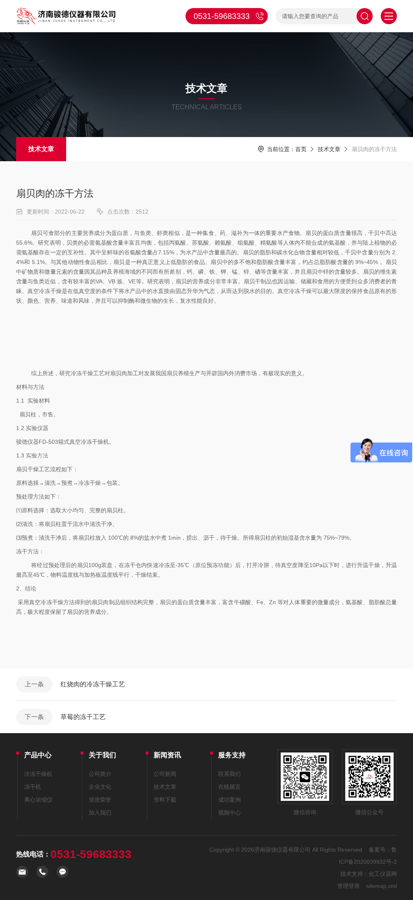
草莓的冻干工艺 (83, 716)
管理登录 (348, 886)
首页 (301, 149)
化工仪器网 (383, 874)
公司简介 (100, 774)
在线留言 (229, 787)
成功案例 (229, 799)
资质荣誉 (100, 799)
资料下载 (165, 799)
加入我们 (100, 812)
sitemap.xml (381, 886)
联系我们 (229, 774)
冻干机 (32, 787)
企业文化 (100, 787)
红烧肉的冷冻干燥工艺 (92, 684)
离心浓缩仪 (38, 799)
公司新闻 (165, 774)
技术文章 (41, 148)
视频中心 (229, 812)
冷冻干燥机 (38, 774)
